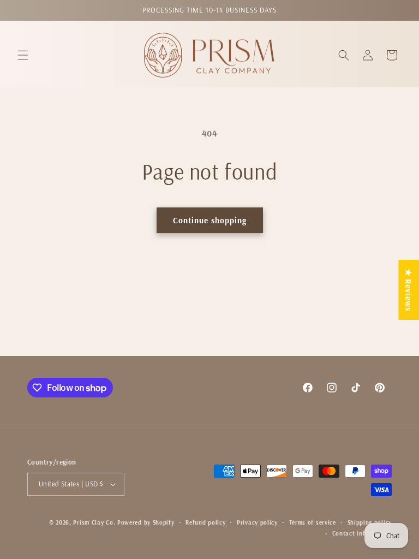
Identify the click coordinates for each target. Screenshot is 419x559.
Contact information (362, 533)
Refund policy (205, 522)
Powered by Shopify (146, 522)
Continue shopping (210, 220)
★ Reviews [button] (408, 290)
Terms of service (312, 522)
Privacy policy (257, 522)
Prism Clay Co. (94, 522)
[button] (23, 55)
